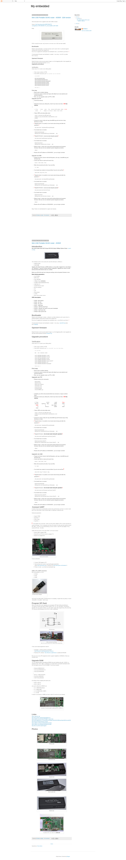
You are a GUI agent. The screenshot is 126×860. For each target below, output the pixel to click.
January (78, 18)
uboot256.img (62, 54)
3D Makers (85, 28)
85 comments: (46, 215)
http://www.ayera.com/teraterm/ (60, 565)
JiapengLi (36, 55)
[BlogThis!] (53, 215)
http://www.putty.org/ (41, 565)
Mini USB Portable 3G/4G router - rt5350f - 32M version (51, 17)
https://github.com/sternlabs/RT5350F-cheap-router (42, 719)
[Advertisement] (52, 229)
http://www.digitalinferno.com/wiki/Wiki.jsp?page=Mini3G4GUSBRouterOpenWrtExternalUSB (51, 720)
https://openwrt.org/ (36, 716)
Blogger (68, 856)
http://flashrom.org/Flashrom (51, 652)
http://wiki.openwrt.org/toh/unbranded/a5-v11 (41, 717)
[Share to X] (54, 215)
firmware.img (49, 333)
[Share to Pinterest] (57, 215)
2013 (77, 23)
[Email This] (51, 215)
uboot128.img (62, 323)
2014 (77, 16)
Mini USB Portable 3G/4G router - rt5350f (46, 243)
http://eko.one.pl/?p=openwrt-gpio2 (39, 725)
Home (52, 843)
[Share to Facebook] (56, 215)
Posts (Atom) (39, 846)
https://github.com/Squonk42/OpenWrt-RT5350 (42, 723)
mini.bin (48, 62)
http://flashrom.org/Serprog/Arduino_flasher (44, 651)
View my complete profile (87, 30)
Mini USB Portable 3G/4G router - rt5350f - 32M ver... (83, 20)
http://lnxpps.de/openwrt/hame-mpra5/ (40, 721)
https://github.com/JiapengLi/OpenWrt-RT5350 (41, 724)
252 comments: (47, 838)
